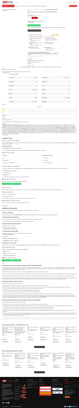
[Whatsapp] (8, 403)
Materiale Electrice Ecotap (20, 395)
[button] (4, 340)
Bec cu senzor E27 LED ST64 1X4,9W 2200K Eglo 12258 (20, 332)
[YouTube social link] (32, 65)
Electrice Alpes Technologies (20, 389)
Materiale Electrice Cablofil (20, 391)
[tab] (20, 67)
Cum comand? (41, 381)
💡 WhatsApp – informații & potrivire (34, 25)
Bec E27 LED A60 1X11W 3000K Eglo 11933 (58, 332)
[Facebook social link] (30, 65)
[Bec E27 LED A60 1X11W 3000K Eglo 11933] (58, 327)
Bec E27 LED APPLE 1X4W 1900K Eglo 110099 (45, 356)
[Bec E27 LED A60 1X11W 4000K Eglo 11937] (71, 327)
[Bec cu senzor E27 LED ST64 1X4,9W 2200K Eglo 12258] (20, 327)
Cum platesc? (41, 382)
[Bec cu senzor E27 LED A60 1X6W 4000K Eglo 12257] (8, 327)
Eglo (30, 63)
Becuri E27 (38, 60)
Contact (16, 382)
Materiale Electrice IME (20, 397)
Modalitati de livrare (42, 384)
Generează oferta (30, 22)
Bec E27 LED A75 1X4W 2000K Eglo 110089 (20, 358)
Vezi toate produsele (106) (39, 372)
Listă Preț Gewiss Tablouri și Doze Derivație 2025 (32, 387)
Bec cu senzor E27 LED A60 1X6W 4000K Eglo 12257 (7, 332)
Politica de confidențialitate (56, 382)
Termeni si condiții (55, 381)
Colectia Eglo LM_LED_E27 (35, 62)
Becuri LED (41, 9)
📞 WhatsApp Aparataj (7, 183)
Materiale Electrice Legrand (21, 385)
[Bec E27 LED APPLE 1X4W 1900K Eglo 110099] (46, 353)
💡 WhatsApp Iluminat (16, 183)
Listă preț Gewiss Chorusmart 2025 (32, 381)
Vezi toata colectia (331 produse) (39, 346)
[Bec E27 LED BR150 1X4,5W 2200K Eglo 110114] (71, 353)
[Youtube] (7, 403)
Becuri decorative (33, 60)
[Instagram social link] (31, 65)
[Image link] (57, 392)
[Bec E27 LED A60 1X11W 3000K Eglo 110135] (46, 327)
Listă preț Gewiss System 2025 (32, 382)
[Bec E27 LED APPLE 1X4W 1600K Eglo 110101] (33, 353)
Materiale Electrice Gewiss (21, 387)
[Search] (63, 2)
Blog (15, 384)
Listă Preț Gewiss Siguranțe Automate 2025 (31, 385)
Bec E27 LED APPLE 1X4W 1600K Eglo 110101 (33, 358)
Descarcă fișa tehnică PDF (13, 74)
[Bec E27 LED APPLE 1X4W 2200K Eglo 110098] (58, 353)
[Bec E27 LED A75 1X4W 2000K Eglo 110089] (20, 353)
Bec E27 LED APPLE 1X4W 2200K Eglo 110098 (57, 358)
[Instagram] (5, 403)
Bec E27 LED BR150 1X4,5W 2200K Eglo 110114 (70, 358)
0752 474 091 (50, 50)
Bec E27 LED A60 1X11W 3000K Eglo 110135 (45, 330)
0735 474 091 (50, 49)
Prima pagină (29, 9)
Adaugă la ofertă (5, 341)
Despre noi (16, 381)
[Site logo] (8, 2)
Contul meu (69, 2)
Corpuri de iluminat (35, 9)
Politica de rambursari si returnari (57, 384)
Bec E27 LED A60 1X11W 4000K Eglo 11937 (71, 332)
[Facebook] (3, 403)
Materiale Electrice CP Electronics (20, 393)
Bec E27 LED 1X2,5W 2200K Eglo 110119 (32, 330)
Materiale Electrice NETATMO (20, 399)
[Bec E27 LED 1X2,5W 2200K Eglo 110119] (33, 327)
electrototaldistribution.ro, (44, 296)
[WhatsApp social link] (33, 65)
